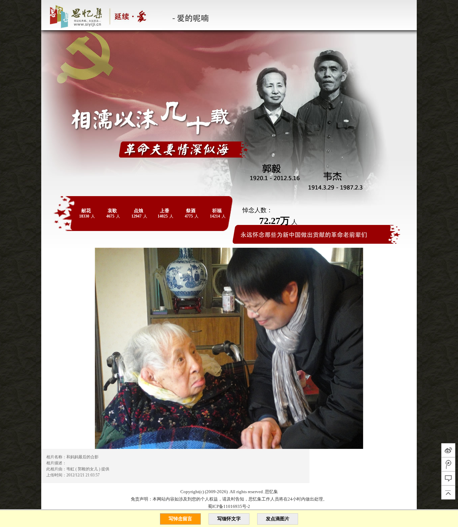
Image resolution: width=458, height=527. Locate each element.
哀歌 (112, 210)
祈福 (217, 210)
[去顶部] (448, 492)
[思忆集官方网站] (102, 15)
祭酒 (190, 210)
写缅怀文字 (229, 518)
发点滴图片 (277, 518)
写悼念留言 (180, 518)
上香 (164, 210)
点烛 (138, 210)
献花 (86, 210)
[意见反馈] (448, 478)
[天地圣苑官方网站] (41, 15)
